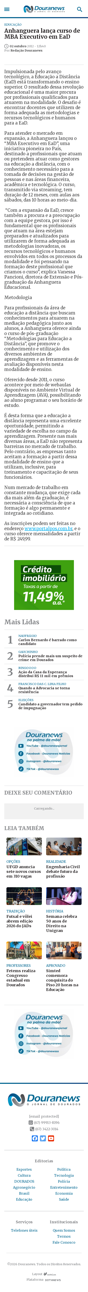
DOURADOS (24, 1181)
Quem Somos (64, 1230)
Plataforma (34, 1280)
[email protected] (44, 1116)
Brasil (24, 1193)
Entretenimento (64, 1187)
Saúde (64, 1199)
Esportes (24, 1169)
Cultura (24, 1175)
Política (63, 1169)
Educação (24, 1199)
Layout (37, 1274)
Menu (8, 9)
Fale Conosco (64, 1242)
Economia (64, 1193)
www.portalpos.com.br (48, 528)
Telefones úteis (24, 1230)
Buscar (78, 9)
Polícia (64, 1181)
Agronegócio (24, 1187)
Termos (64, 1236)
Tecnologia (64, 1175)
